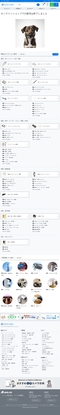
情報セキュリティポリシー (48, 366)
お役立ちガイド (24, 357)
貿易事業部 (24, 404)
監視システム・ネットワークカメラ (30, 365)
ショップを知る (45, 333)
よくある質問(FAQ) (46, 348)
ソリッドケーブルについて (48, 342)
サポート (43, 330)
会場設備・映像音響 (26, 349)
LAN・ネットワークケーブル (8, 335)
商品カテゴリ (4, 330)
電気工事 (24, 342)
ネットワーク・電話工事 (27, 335)
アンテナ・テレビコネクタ (8, 350)
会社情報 (43, 357)
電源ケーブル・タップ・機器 (8, 355)
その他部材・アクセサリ (27, 367)
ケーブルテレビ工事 (26, 338)
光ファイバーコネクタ (7, 342)
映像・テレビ (25, 361)
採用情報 (44, 369)
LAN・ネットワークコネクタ (8, 336)
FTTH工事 (24, 336)
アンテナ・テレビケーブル (8, 348)
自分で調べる (45, 335)
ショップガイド (45, 346)
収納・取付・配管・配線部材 (8, 363)
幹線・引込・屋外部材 (7, 359)
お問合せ (44, 350)
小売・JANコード (26, 353)
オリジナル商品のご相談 (47, 353)
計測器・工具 (5, 365)
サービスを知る (45, 338)
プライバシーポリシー (47, 362)
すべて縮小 (55, 54)
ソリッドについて (26, 373)
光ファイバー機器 (6, 344)
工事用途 (23, 330)
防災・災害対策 (5, 368)
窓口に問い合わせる (46, 336)
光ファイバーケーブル (7, 340)
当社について (45, 360)
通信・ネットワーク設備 (27, 359)
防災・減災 (24, 363)
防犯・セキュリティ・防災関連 (29, 351)
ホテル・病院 (25, 347)
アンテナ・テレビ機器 (7, 351)
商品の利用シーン (26, 371)
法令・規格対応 (25, 369)
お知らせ (44, 344)
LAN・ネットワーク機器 (7, 338)
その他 (43, 340)
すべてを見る (7, 75)
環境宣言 (44, 367)
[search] (27, 4)
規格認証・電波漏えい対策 (28, 333)
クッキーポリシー (46, 364)
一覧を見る (22, 54)
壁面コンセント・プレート (8, 357)
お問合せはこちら (13, 399)
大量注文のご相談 (46, 352)
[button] (7, 8)
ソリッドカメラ (17, 404)
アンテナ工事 (25, 340)
